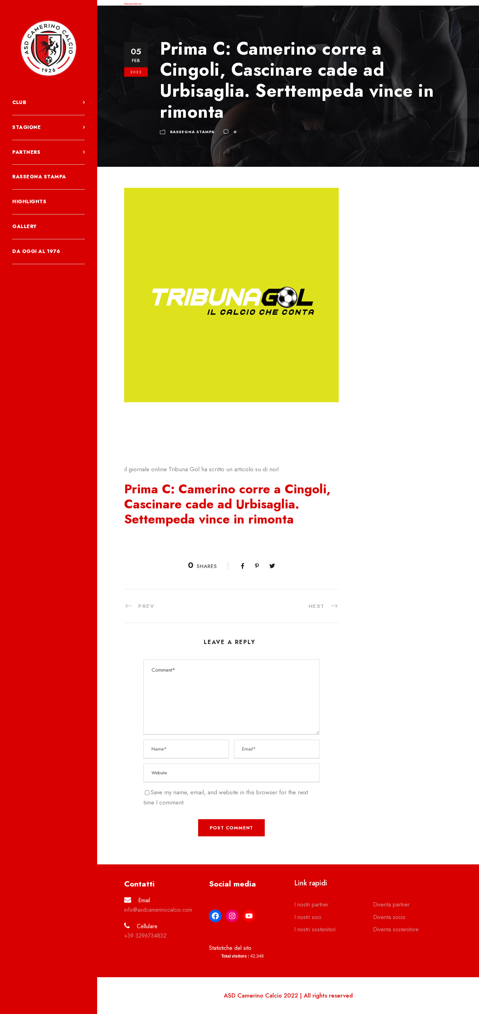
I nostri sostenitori (315, 929)
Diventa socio (389, 917)
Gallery (24, 226)
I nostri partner (311, 904)
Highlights (29, 201)
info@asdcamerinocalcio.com (158, 910)
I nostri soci (307, 917)
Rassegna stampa (39, 176)
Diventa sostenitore (396, 929)
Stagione (26, 127)
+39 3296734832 (145, 936)
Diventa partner (391, 904)
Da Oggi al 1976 (36, 251)
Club (19, 102)
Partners (26, 152)
